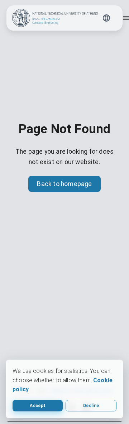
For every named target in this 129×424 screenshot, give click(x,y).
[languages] (106, 18)
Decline (91, 405)
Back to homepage (64, 184)
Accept (38, 405)
